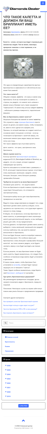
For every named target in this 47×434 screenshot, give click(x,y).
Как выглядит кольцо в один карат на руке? (18, 305)
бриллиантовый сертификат (27, 156)
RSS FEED (24, 406)
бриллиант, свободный (15, 273)
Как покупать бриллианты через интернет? (18, 313)
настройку (16, 265)
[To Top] (23, 421)
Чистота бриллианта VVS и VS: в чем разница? (20, 309)
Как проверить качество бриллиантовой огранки (20, 301)
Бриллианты (15, 32)
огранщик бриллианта (27, 122)
